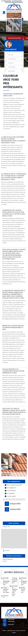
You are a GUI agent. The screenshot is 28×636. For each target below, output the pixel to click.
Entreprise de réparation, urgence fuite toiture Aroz (15, 590)
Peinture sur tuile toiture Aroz (23, 590)
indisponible (7, 1)
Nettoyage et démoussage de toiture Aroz (6, 581)
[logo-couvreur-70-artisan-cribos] (14, 7)
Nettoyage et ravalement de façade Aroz (24, 581)
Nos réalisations (14, 38)
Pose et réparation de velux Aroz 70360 (6, 590)
